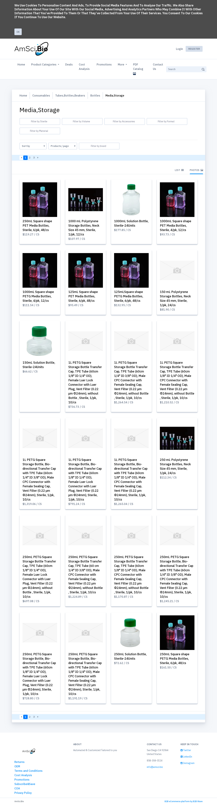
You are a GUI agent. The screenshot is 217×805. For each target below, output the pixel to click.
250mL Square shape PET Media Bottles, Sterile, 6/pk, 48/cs (37, 225)
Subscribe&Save (24, 784)
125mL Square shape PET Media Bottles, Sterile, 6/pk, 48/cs (83, 296)
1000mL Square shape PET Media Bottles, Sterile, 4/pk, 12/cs (175, 225)
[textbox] (40, 121)
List (178, 170)
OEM (17, 766)
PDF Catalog (139, 67)
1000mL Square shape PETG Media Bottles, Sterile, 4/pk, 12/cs (38, 296)
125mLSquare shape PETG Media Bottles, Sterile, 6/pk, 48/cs (128, 296)
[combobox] (39, 121)
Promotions (104, 64)
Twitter (187, 750)
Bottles (95, 95)
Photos (195, 170)
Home (21, 64)
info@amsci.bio (155, 767)
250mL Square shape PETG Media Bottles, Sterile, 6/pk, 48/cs (174, 658)
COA (17, 788)
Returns (19, 762)
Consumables (41, 95)
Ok (18, 31)
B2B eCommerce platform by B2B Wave (184, 801)
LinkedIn (187, 756)
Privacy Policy (23, 792)
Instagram (188, 763)
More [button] (121, 64)
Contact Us (158, 67)
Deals (69, 64)
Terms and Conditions (28, 770)
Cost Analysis (84, 67)
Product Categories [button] (44, 64)
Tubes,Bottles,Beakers (70, 95)
